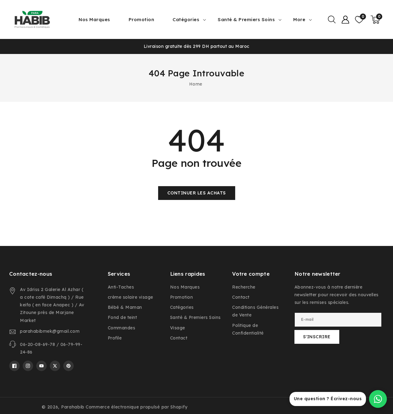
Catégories (186, 19)
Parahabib (72, 407)
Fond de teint (122, 317)
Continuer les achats (196, 193)
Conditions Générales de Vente (255, 311)
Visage (177, 328)
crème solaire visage (130, 297)
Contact (179, 338)
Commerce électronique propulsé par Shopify (136, 407)
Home (195, 84)
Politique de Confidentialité (248, 329)
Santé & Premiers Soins (246, 19)
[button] (331, 19)
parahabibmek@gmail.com (50, 331)
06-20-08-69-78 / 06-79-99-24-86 (51, 348)
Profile (115, 338)
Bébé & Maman (125, 307)
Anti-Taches (121, 287)
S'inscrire (317, 336)
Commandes (121, 328)
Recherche (243, 287)
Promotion (181, 297)
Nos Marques (185, 287)
